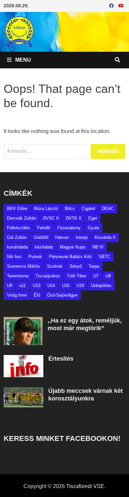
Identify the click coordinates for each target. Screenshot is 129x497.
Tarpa (94, 266)
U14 (51, 285)
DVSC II (51, 218)
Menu (22, 60)
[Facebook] (112, 5)
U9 (9, 285)
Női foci (14, 256)
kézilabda (44, 247)
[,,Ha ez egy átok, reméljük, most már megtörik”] (23, 320)
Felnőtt (43, 227)
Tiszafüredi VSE (85, 486)
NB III (98, 247)
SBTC (104, 256)
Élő (37, 295)
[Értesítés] (23, 359)
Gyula (93, 227)
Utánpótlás (101, 285)
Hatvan (62, 237)
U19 (80, 285)
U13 (36, 285)
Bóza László (46, 208)
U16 (65, 285)
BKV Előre (17, 208)
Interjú (82, 237)
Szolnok (55, 266)
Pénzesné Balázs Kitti (70, 256)
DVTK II (73, 218)
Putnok (35, 256)
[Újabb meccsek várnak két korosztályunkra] (23, 391)
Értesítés (60, 358)
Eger (92, 218)
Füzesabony (69, 227)
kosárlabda (17, 247)
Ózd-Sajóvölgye (62, 295)
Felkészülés (18, 227)
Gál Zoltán (17, 237)
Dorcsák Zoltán (21, 218)
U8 (108, 275)
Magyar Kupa (72, 247)
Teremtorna (17, 275)
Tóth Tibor (76, 275)
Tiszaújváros (47, 275)
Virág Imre (17, 295)
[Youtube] (121, 5)
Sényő (75, 266)
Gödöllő (41, 237)
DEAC (108, 208)
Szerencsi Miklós (23, 266)
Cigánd (88, 208)
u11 (22, 285)
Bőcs (70, 208)
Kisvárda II (105, 237)
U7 (96, 275)
